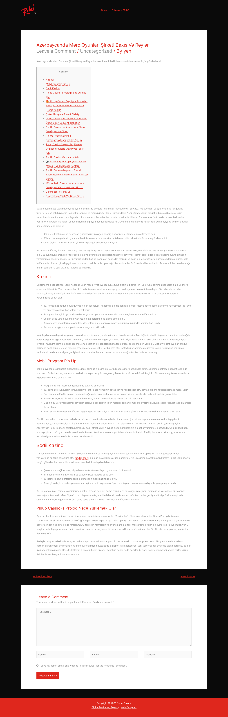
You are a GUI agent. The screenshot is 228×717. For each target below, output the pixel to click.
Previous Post (42, 576)
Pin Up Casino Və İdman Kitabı (62, 157)
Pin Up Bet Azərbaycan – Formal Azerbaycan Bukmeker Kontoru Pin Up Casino (67, 174)
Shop (104, 10)
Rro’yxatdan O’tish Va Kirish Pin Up (65, 196)
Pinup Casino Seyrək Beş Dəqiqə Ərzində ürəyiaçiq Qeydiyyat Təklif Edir (64, 149)
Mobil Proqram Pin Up (58, 84)
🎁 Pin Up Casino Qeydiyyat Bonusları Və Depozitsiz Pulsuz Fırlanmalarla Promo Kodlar (66, 105)
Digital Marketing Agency (105, 707)
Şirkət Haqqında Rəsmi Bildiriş (62, 114)
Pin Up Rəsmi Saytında (58, 135)
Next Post (188, 576)
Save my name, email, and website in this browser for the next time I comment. (84, 665)
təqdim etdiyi (82, 457)
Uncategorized (96, 51)
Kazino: (50, 79)
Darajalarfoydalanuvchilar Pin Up (64, 140)
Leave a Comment (56, 51)
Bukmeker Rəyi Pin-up (58, 191)
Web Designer (128, 707)
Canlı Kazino (53, 88)
